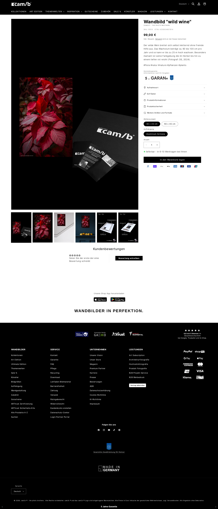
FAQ (52, 364)
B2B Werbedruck (137, 377)
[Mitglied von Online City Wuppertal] (136, 334)
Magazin (94, 364)
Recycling (54, 373)
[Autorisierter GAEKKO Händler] (100, 334)
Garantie (54, 360)
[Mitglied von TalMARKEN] (82, 334)
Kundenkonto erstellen (60, 408)
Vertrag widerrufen (137, 385)
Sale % (14, 373)
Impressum (95, 404)
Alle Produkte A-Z (19, 412)
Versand (158, 39)
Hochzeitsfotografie (138, 364)
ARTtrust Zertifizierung (22, 404)
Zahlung (54, 390)
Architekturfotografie (139, 360)
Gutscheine (16, 399)
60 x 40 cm (170, 124)
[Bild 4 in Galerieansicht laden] (64, 227)
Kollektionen (17, 355)
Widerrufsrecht (57, 404)
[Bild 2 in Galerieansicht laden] (42, 227)
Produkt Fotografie (138, 368)
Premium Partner (97, 368)
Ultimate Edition (18, 364)
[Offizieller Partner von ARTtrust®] (118, 334)
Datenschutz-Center (59, 412)
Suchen (14, 417)
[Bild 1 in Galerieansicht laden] (21, 227)
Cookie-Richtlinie (98, 395)
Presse (93, 377)
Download (55, 377)
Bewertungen (96, 382)
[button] (55, 11)
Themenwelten (18, 368)
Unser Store (95, 360)
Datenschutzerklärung (100, 390)
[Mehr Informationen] (109, 468)
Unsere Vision (96, 355)
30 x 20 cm (152, 124)
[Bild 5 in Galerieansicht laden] (85, 227)
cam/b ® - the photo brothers (32, 500)
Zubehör (15, 395)
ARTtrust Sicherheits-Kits (23, 408)
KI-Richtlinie (95, 399)
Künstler (15, 377)
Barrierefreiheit (57, 386)
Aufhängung (16, 386)
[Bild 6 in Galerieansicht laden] (107, 227)
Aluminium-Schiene (155, 134)
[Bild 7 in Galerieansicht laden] (128, 227)
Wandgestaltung (18, 390)
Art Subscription (136, 355)
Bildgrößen (16, 382)
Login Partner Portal (59, 417)
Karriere (93, 373)
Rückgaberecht (57, 399)
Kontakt (54, 355)
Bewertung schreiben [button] (129, 258)
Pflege (53, 368)
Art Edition (16, 360)
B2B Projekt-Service (138, 373)
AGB (92, 386)
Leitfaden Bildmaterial (60, 382)
